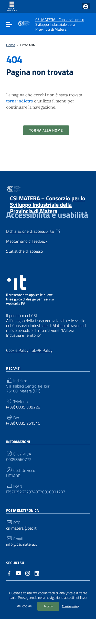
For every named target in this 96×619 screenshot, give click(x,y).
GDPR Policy (41, 350)
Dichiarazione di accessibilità (30, 231)
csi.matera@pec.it (21, 528)
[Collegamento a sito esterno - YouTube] (18, 573)
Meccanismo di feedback (27, 241)
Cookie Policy (17, 350)
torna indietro (19, 100)
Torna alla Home (46, 130)
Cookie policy (70, 606)
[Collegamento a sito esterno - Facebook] (9, 573)
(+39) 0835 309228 (23, 407)
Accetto (48, 606)
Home (10, 45)
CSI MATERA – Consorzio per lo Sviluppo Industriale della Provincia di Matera (47, 204)
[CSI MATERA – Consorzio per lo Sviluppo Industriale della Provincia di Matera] (23, 23)
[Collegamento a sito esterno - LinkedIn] (37, 573)
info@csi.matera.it (21, 544)
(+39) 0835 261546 (23, 423)
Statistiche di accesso (24, 251)
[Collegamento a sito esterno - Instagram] (28, 573)
